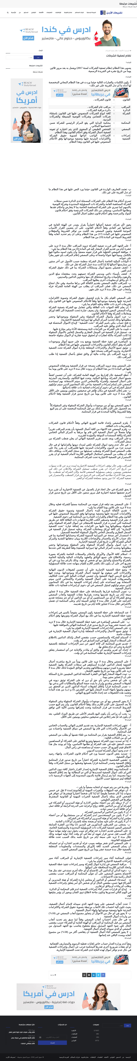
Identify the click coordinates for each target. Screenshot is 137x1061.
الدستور (26, 12)
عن (20, 12)
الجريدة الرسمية (91, 12)
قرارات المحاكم (79, 12)
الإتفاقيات (58, 12)
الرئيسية (13, 12)
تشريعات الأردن (10, 1057)
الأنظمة (41, 12)
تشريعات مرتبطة (38, 72)
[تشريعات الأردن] (111, 12)
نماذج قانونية (68, 12)
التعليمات (49, 12)
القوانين (33, 12)
